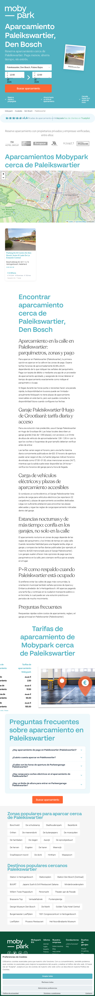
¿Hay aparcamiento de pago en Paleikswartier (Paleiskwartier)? (44, 750)
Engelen (29, 847)
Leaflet (70, 222)
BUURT (13, 884)
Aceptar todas (47, 976)
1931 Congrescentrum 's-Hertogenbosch (57, 914)
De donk (38, 855)
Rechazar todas (47, 982)
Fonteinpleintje (55, 899)
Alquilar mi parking (84, 950)
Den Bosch (28, 111)
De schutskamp (33, 825)
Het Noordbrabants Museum (62, 921)
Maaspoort (67, 855)
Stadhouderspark (54, 825)
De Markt (45, 906)
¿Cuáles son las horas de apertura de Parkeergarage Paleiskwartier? (38, 766)
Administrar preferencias (47, 988)
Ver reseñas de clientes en (73, 118)
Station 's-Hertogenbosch (21, 877)
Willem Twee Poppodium (21, 892)
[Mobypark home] (19, 12)
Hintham (52, 855)
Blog (54, 949)
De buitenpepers (50, 832)
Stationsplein (45, 877)
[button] (47, 197)
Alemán (46, 944)
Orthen (13, 832)
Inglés (45, 946)
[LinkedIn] (20, 953)
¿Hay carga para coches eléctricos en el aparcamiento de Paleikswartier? (41, 775)
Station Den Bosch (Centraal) (70, 877)
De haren (43, 847)
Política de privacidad (11, 993)
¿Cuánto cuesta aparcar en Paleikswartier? (34, 758)
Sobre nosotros (57, 946)
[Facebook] (9, 953)
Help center (56, 951)
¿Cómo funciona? (72, 944)
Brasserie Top (16, 899)
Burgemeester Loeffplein (21, 914)
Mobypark (9, 111)
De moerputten (71, 832)
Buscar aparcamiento (28, 88)
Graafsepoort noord (19, 855)
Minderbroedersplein (74, 884)
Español (46, 949)
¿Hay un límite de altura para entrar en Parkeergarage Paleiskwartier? (39, 784)
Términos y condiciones (52, 993)
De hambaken (16, 840)
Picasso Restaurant (34, 921)
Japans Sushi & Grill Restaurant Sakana (40, 884)
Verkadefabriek (36, 899)
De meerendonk (29, 832)
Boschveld (14, 825)
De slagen (33, 840)
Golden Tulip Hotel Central (68, 906)
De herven (14, 847)
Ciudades (18, 111)
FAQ (67, 946)
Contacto (88, 993)
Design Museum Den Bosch (22, 906)
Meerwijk (57, 847)
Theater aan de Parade (65, 892)
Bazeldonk (72, 825)
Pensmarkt (44, 892)
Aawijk (47, 840)
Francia (45, 952)
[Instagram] (25, 953)
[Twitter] (15, 953)
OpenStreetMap (80, 222)
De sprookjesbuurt (64, 840)
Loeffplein (14, 921)
